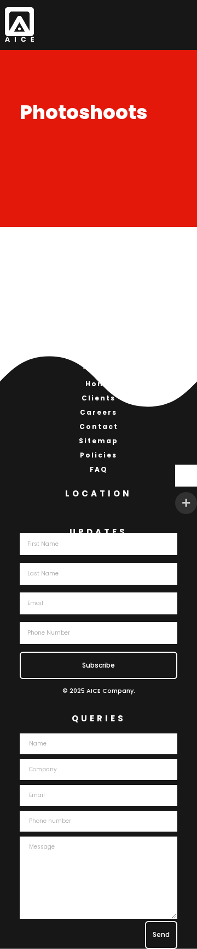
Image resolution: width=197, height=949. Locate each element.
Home (98, 383)
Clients (98, 398)
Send (161, 934)
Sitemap (98, 440)
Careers (98, 412)
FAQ (99, 469)
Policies (98, 455)
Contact (98, 426)
